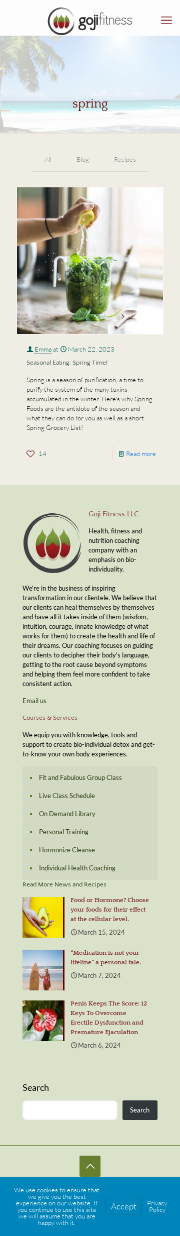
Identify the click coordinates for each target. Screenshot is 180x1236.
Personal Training (63, 832)
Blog (82, 159)
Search (35, 1087)
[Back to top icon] (90, 1166)
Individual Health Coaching (77, 868)
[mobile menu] (166, 20)
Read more (141, 454)
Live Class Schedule (67, 796)
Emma (43, 349)
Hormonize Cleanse (67, 850)
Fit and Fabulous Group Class (80, 777)
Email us (34, 701)
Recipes (125, 159)
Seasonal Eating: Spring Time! (67, 362)
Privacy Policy (157, 1206)
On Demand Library (67, 814)
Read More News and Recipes (64, 884)
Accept (123, 1206)
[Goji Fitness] (90, 20)
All (48, 159)
